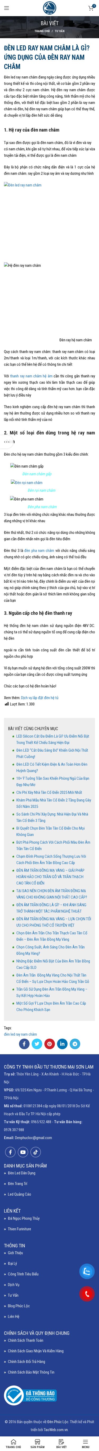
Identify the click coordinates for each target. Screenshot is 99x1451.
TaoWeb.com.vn (56, 1429)
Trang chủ (42, 31)
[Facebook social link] (24, 1044)
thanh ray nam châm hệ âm (31, 376)
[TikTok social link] (35, 1152)
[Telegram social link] (75, 1044)
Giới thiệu (15, 1252)
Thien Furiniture (19, 1229)
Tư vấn (59, 31)
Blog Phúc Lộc (19, 1306)
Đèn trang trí (17, 1183)
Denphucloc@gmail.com (33, 1137)
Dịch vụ (13, 1284)
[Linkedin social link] (62, 1044)
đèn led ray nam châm (20, 1034)
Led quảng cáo (19, 1194)
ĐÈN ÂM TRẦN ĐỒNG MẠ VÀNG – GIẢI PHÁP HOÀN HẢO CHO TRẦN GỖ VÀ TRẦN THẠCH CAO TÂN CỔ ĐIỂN (50, 877)
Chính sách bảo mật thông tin (31, 1372)
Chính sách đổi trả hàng (26, 1361)
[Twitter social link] (37, 1044)
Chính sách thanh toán (25, 1340)
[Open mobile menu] (6, 8)
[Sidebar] (6, 441)
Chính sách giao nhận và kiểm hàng (36, 1351)
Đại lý (12, 1263)
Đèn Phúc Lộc (57, 1421)
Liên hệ (13, 1316)
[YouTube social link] (23, 1152)
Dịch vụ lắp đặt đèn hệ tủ (39, 697)
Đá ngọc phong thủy (24, 1218)
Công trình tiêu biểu (23, 1274)
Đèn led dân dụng (21, 1173)
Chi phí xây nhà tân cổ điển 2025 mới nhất (49, 792)
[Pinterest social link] (49, 1044)
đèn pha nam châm (39, 550)
